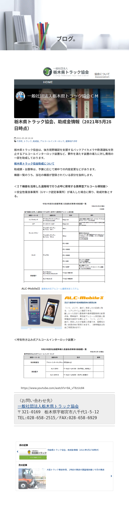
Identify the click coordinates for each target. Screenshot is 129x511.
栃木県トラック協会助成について (34, 163)
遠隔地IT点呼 (71, 141)
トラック (28, 141)
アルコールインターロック (52, 141)
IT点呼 (20, 141)
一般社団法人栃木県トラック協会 (48, 406)
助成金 (36, 141)
